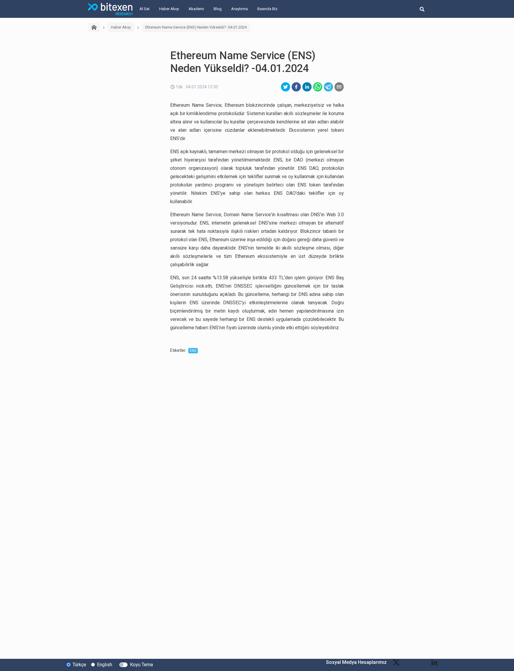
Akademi (196, 9)
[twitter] (285, 87)
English (104, 664)
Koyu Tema (141, 664)
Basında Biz (267, 9)
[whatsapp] (317, 87)
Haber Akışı (169, 9)
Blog (218, 9)
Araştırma (239, 9)
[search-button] (422, 9)
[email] (339, 87)
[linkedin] (307, 87)
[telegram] (328, 87)
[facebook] (296, 87)
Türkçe (79, 664)
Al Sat (145, 9)
